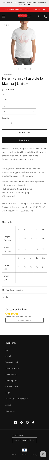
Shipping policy (12, 368)
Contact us (10, 411)
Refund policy (11, 380)
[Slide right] (31, 69)
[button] (3, 16)
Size (3, 106)
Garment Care (11, 386)
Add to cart (24, 132)
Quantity (5, 118)
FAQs (7, 392)
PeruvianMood (21, 455)
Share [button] (7, 297)
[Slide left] (18, 69)
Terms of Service (12, 362)
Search (8, 356)
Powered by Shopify (31, 455)
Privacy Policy (11, 374)
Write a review (24, 320)
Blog (7, 350)
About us (9, 405)
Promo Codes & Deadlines (16, 399)
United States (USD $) (22, 440)
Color (4, 95)
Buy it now (24, 140)
